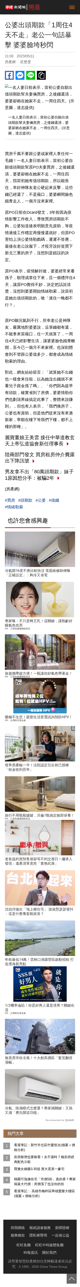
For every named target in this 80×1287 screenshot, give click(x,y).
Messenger (20, 75)
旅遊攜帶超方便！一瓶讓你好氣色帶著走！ (38, 673)
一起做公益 (60, 1235)
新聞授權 (62, 1228)
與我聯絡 (18, 1228)
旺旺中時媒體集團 (49, 1245)
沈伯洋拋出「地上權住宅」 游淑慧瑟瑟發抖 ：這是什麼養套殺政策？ (39, 911)
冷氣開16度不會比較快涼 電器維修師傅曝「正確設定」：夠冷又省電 (37, 573)
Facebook (9, 75)
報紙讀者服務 (40, 1228)
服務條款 (18, 1235)
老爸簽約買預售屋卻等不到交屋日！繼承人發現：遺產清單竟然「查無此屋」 (38, 861)
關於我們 (49, 1252)
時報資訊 (31, 1252)
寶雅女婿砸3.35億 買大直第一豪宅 (39, 1169)
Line (30, 75)
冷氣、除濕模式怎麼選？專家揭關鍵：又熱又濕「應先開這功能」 (38, 1110)
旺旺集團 (23, 1245)
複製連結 (41, 75)
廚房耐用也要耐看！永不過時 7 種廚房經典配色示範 (44, 1159)
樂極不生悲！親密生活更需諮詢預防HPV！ (38, 717)
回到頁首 (72, 1279)
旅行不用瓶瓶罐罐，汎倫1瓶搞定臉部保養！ (39, 815)
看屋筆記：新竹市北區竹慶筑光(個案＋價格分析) (44, 1147)
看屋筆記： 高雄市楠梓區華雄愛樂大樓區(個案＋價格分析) (44, 1193)
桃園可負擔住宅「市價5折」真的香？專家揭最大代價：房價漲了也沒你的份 (45, 1181)
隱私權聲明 (38, 1235)
